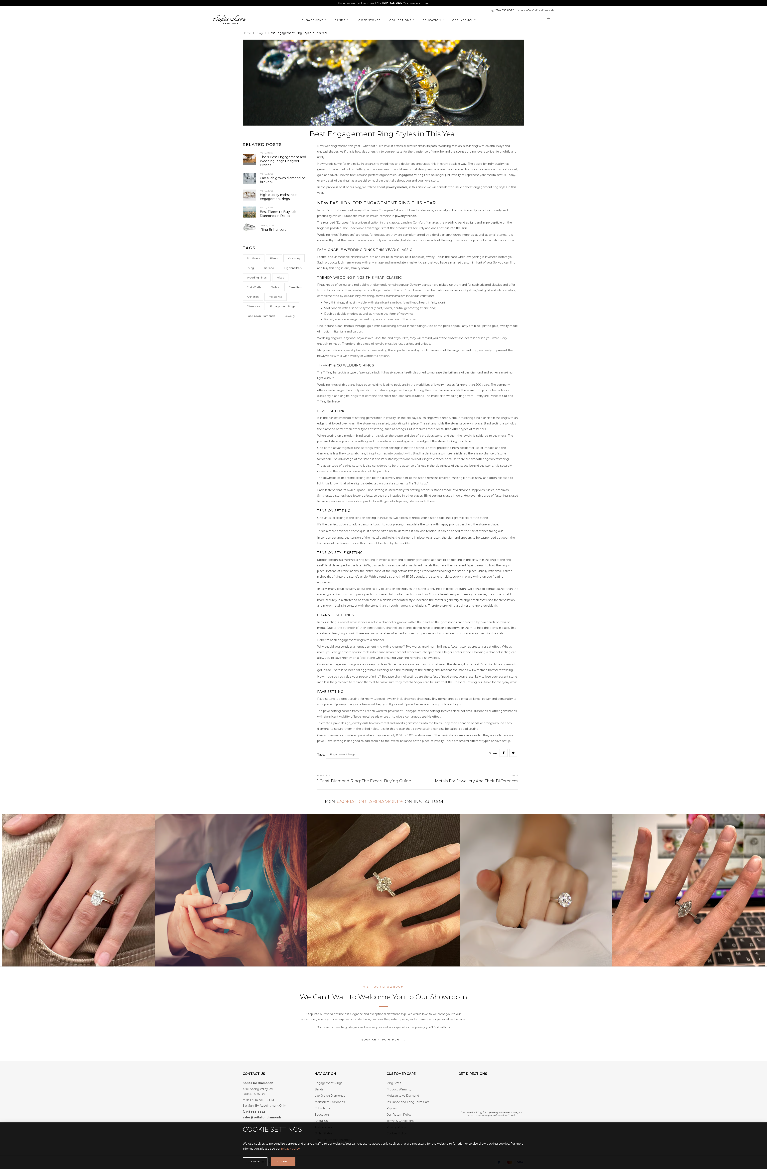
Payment (393, 1108)
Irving (250, 268)
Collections (400, 20)
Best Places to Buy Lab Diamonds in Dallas (278, 214)
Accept (283, 1161)
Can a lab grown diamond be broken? (283, 180)
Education (322, 1114)
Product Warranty (398, 1089)
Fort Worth (254, 287)
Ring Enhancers (273, 230)
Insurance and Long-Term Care (408, 1102)
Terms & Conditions (399, 1121)
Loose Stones (369, 20)
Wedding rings (256, 277)
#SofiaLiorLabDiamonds (370, 802)
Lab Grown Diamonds (261, 315)
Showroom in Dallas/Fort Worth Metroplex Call (370, 2)
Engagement (312, 20)
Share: (493, 753)
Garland (269, 268)
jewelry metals (396, 187)
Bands (340, 20)
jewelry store (359, 268)
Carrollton (295, 287)
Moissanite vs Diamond (402, 1095)
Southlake (253, 258)
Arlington (253, 296)
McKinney (294, 258)
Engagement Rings (282, 306)
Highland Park (293, 268)
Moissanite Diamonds (330, 1102)
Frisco (280, 277)
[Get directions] (491, 1095)
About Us (321, 1121)
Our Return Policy (398, 1114)
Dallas (275, 287)
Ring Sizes (393, 1083)
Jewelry (290, 315)
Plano (274, 258)
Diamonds (253, 306)
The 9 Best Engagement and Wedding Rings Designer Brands (283, 161)
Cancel (255, 1161)
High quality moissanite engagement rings (278, 197)
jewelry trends (405, 216)
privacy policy (290, 1148)
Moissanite (275, 296)
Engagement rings (411, 175)
